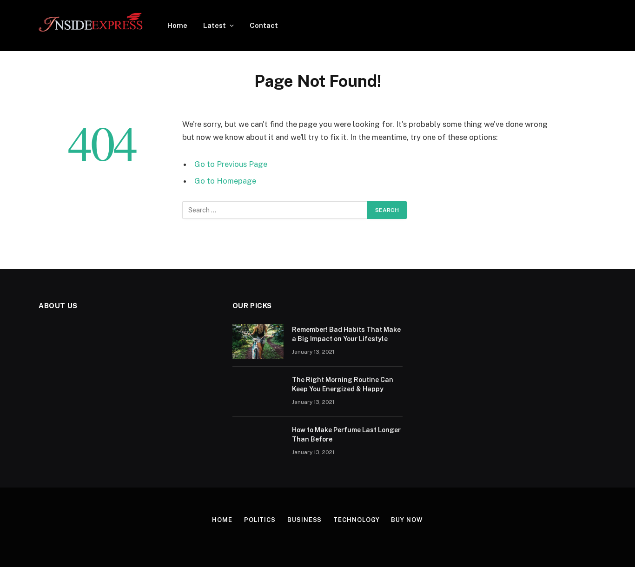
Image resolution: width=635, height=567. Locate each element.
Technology (356, 519)
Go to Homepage (225, 180)
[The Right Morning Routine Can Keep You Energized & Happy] (258, 391)
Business (304, 519)
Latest (214, 25)
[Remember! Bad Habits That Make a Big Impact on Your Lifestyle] (258, 341)
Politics (260, 519)
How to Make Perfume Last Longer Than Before (346, 434)
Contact (264, 25)
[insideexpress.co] (91, 25)
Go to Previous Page (230, 164)
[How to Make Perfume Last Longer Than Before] (258, 442)
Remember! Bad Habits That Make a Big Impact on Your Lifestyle (346, 334)
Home (177, 25)
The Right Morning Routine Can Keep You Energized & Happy (342, 384)
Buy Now (407, 519)
